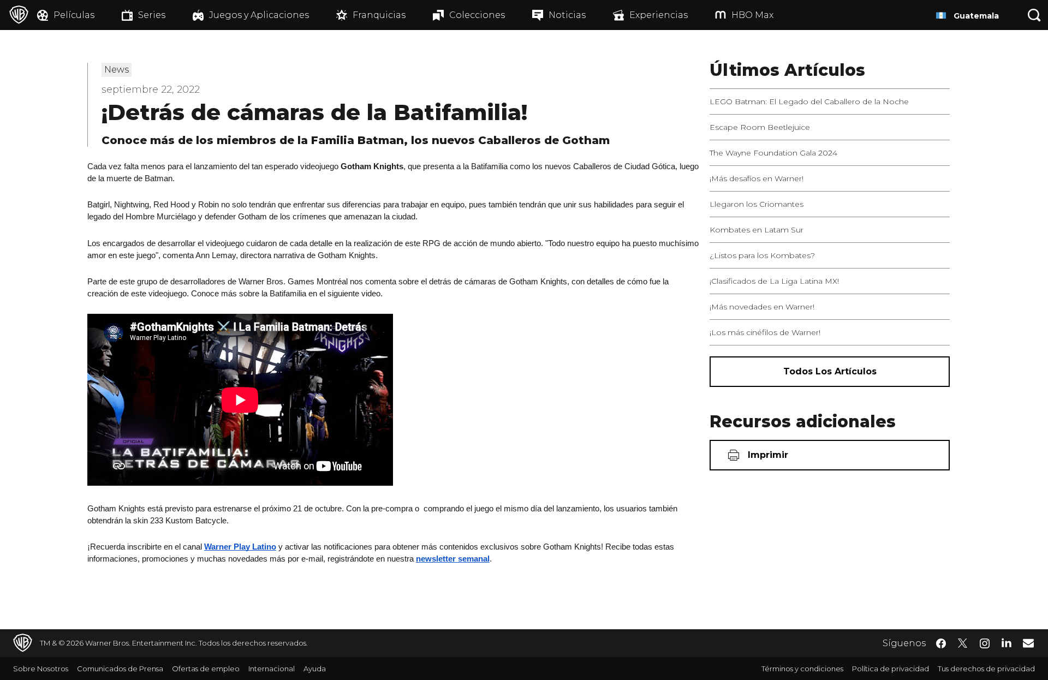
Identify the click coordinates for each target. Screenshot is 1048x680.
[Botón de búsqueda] (1034, 15)
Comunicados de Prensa (120, 668)
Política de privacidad (890, 668)
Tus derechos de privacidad (986, 668)
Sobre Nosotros (40, 668)
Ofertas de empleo (206, 668)
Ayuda (314, 668)
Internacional (271, 668)
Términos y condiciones (802, 668)
